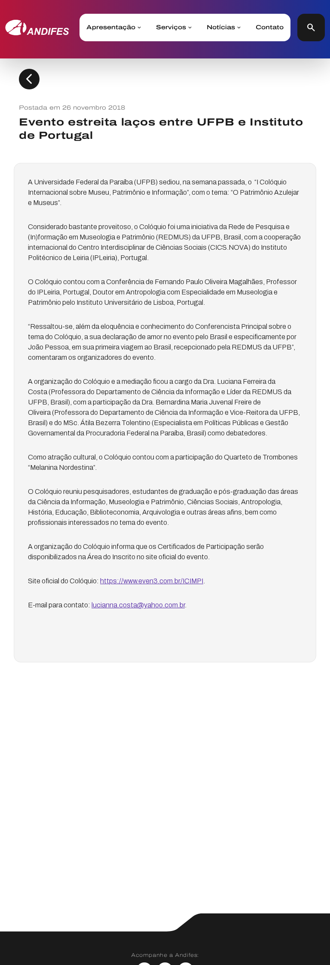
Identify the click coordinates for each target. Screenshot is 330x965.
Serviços (171, 28)
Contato (270, 28)
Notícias (221, 28)
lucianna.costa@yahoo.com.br (138, 605)
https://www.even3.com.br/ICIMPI (151, 581)
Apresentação (110, 28)
